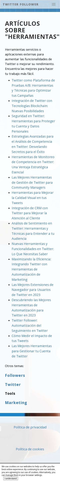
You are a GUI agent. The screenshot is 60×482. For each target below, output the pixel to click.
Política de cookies (30, 449)
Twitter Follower (21, 4)
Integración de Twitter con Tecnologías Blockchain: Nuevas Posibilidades (32, 105)
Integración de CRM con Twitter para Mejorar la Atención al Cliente (30, 213)
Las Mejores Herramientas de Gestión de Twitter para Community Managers (32, 182)
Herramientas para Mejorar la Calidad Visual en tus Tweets (33, 197)
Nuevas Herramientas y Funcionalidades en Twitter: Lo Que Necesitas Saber (33, 248)
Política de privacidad (30, 427)
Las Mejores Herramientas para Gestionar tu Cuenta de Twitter (32, 351)
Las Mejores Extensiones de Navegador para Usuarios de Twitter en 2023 (33, 289)
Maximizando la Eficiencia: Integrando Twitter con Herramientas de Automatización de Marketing (31, 269)
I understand (11, 478)
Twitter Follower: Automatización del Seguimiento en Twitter (30, 325)
